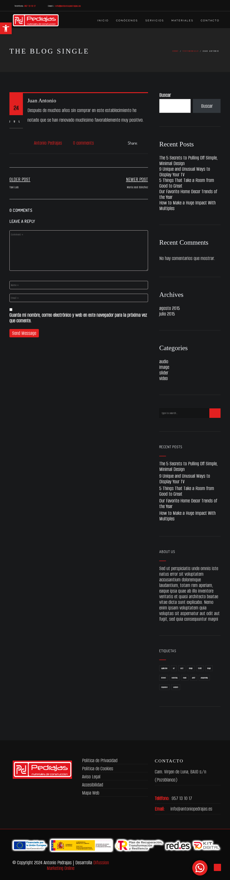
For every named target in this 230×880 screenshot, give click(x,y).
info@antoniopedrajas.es (191, 808)
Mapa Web (90, 792)
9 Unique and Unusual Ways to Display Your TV (184, 172)
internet (163, 677)
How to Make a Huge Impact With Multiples (187, 205)
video (163, 378)
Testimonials (191, 51)
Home (176, 51)
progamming (204, 677)
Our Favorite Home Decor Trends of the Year (188, 194)
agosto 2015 (169, 308)
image (164, 367)
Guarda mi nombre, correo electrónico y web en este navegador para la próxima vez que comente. (78, 317)
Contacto (210, 20)
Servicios (154, 20)
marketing (174, 677)
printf (193, 677)
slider (163, 372)
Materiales (182, 20)
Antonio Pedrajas (48, 142)
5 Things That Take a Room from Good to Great (186, 183)
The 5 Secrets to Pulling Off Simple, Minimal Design (188, 160)
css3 (181, 668)
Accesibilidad (92, 784)
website (175, 687)
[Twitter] (146, 143)
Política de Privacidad (99, 760)
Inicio (103, 20)
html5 (200, 668)
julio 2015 (167, 313)
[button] (6, 28)
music (184, 677)
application (164, 668)
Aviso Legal (91, 776)
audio (163, 361)
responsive (164, 687)
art (174, 668)
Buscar (165, 95)
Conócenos (127, 20)
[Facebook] (141, 143)
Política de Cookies (97, 768)
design (190, 668)
